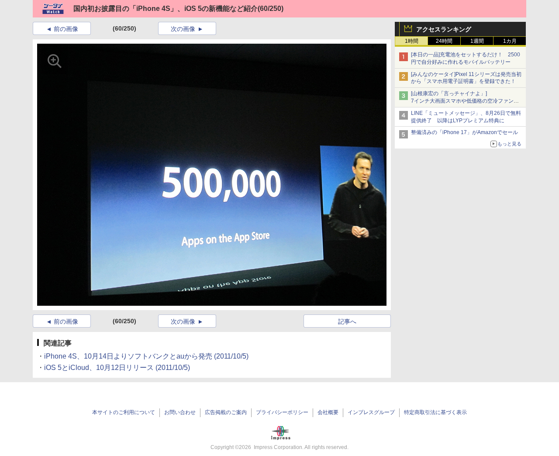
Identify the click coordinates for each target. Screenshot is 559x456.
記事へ (347, 321)
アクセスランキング (443, 29)
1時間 (411, 41)
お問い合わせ (180, 412)
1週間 (477, 41)
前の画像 (66, 28)
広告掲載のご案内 (226, 412)
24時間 (444, 41)
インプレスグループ (371, 412)
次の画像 (183, 28)
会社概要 (327, 412)
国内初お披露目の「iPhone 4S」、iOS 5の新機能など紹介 (165, 8)
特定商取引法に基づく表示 (435, 412)
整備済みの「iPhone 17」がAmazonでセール (464, 132)
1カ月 (510, 41)
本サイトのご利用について (123, 412)
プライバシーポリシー (282, 412)
